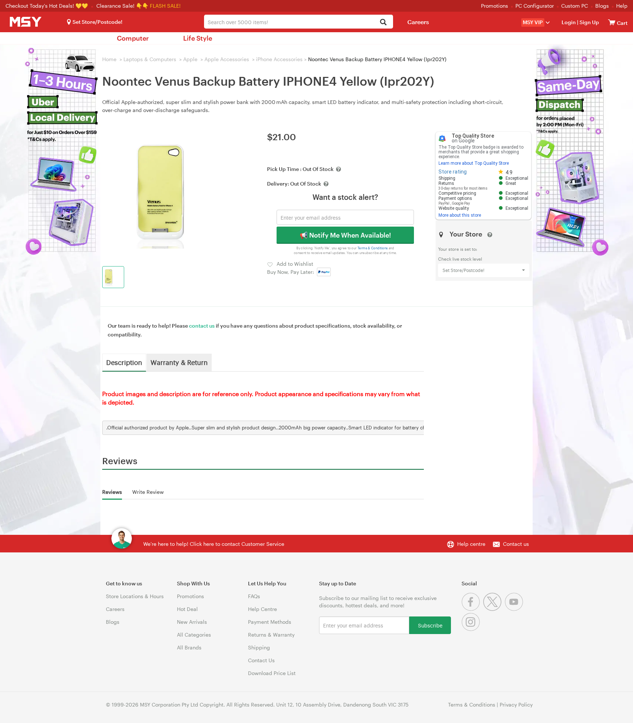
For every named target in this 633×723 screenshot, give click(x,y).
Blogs (602, 6)
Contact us (516, 544)
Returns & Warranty (271, 634)
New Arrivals (192, 622)
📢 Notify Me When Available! (345, 235)
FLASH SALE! (165, 6)
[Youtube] (515, 609)
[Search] (383, 22)
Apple (190, 59)
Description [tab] (124, 362)
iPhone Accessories (279, 59)
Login (569, 22)
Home (109, 59)
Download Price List (272, 673)
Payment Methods (269, 622)
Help (622, 6)
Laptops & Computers (149, 59)
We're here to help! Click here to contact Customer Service (213, 544)
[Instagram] (472, 629)
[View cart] (611, 22)
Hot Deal (187, 609)
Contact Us (261, 660)
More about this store (459, 215)
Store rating (452, 172)
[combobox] (298, 22)
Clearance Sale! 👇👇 (122, 6)
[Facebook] (472, 609)
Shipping (259, 647)
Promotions (494, 6)
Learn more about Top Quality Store (473, 163)
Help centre (471, 544)
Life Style (197, 38)
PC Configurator (534, 6)
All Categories (194, 634)
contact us (202, 326)
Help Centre (262, 609)
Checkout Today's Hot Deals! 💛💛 (47, 6)
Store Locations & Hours (135, 596)
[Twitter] (494, 609)
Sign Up (588, 22)
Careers (418, 21)
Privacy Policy (516, 704)
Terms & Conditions (373, 248)
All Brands (189, 647)
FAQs (254, 596)
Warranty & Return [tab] (179, 362)
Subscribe (430, 625)
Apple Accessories (226, 59)
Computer (133, 38)
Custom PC (574, 6)
